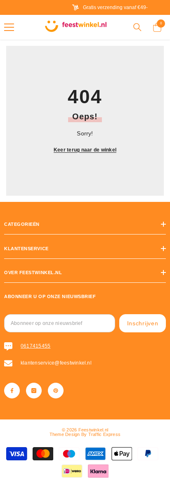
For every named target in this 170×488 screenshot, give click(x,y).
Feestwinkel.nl (93, 429)
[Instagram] (34, 390)
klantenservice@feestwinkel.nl (56, 363)
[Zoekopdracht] (137, 27)
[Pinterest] (56, 390)
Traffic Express (104, 434)
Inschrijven (142, 323)
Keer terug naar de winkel (85, 150)
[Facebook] (12, 390)
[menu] (9, 27)
